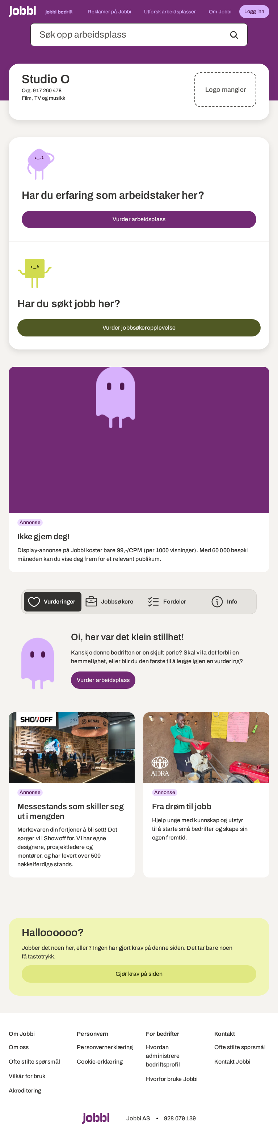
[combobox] (139, 34)
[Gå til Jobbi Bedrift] (59, 11)
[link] (139, 469)
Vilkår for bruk (27, 1076)
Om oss (19, 1047)
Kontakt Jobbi (232, 1062)
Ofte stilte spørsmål (34, 1062)
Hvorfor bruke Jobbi (172, 1079)
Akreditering (25, 1090)
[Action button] (234, 34)
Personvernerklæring (105, 1047)
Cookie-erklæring (100, 1062)
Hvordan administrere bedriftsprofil (163, 1056)
